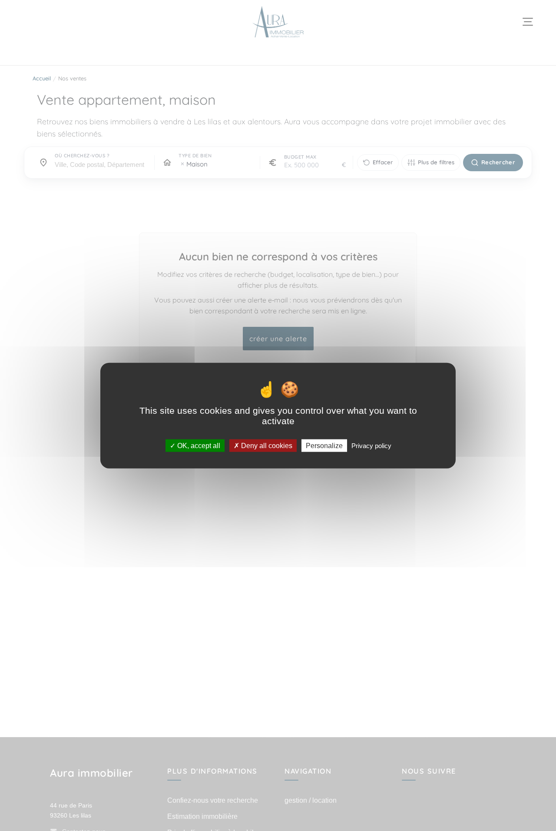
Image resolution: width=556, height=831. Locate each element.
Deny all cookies (265, 445)
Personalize (324, 445)
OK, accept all (197, 445)
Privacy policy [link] (371, 445)
